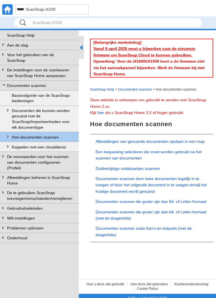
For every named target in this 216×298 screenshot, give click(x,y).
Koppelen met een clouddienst (39, 147)
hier (100, 112)
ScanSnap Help (21, 35)
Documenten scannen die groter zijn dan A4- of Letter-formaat (151, 201)
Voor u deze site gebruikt (105, 284)
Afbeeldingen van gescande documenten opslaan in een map (150, 141)
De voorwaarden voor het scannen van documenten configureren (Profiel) (38, 162)
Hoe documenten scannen (35, 137)
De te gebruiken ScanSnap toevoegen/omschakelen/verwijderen (39, 195)
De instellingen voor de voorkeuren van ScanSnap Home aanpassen (38, 73)
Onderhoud (17, 238)
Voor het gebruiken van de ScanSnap (30, 57)
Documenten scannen (26, 85)
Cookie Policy (147, 289)
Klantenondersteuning (191, 284)
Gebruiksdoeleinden (25, 208)
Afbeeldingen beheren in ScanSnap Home (38, 180)
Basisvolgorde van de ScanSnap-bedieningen (41, 98)
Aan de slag (17, 45)
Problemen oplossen (25, 228)
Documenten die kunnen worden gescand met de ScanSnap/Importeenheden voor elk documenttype (41, 119)
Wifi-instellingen (21, 218)
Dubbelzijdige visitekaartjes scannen (128, 168)
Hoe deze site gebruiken (149, 284)
